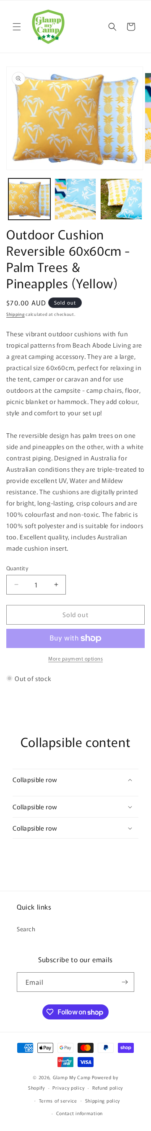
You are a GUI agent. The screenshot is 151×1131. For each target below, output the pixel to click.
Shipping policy (102, 1100)
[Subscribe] (124, 982)
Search (26, 929)
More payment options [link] (75, 658)
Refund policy (107, 1087)
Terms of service (58, 1100)
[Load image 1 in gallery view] (29, 199)
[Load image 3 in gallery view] (121, 199)
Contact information (79, 1113)
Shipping (15, 314)
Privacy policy (68, 1087)
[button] (17, 27)
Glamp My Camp (72, 1077)
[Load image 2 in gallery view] (75, 199)
